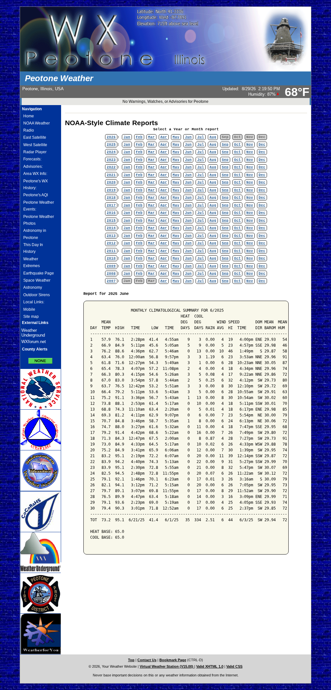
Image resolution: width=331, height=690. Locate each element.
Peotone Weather (59, 78)
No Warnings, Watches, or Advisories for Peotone (165, 101)
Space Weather (36, 280)
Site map (31, 316)
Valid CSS (234, 666)
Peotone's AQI (35, 195)
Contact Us (146, 660)
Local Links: (33, 302)
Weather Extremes (31, 262)
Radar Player (35, 152)
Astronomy (32, 287)
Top (131, 660)
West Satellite (35, 145)
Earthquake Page (38, 273)
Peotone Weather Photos (38, 220)
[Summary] (40, 358)
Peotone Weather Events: (38, 205)
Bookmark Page (172, 660)
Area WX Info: (35, 173)
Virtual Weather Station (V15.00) (167, 666)
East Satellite (34, 137)
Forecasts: (32, 159)
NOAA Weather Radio (36, 126)
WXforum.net (33, 341)
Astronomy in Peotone (34, 234)
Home (28, 116)
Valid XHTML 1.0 (209, 666)
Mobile (29, 309)
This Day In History (33, 248)
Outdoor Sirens (36, 295)
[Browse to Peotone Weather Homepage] (165, 70)
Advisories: (33, 166)
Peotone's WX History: (35, 184)
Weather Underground (33, 333)
